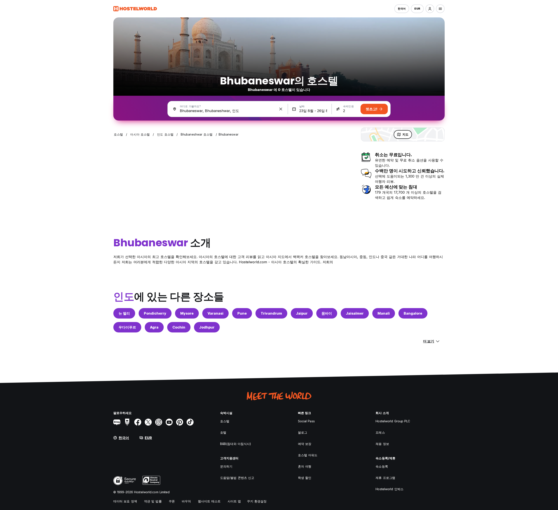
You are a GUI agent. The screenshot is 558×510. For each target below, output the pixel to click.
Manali (384, 313)
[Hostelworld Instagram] (158, 422)
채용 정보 (382, 444)
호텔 (223, 432)
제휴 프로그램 (385, 478)
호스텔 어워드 (308, 455)
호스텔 (224, 421)
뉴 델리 (124, 313)
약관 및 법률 (153, 501)
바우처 (186, 501)
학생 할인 (304, 478)
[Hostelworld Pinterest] (179, 422)
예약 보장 (304, 444)
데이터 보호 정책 (125, 501)
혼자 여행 (304, 466)
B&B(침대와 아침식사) (235, 444)
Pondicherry (155, 313)
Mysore (187, 313)
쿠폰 (172, 501)
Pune (242, 313)
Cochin (178, 327)
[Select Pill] (429, 8)
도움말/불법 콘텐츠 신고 (237, 478)
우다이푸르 (127, 327)
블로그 (302, 432)
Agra (154, 327)
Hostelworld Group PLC (393, 421)
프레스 (380, 432)
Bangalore (413, 313)
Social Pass (306, 421)
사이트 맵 (234, 501)
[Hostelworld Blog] (116, 422)
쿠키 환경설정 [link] (257, 501)
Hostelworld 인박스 (389, 489)
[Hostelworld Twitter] (148, 422)
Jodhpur (206, 327)
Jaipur (302, 313)
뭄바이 (327, 313)
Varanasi (215, 313)
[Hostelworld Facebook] (137, 422)
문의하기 (226, 466)
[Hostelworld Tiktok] (190, 422)
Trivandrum (271, 313)
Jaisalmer (355, 313)
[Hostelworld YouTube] (169, 422)
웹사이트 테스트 (209, 501)
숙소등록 (382, 466)
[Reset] (281, 109)
